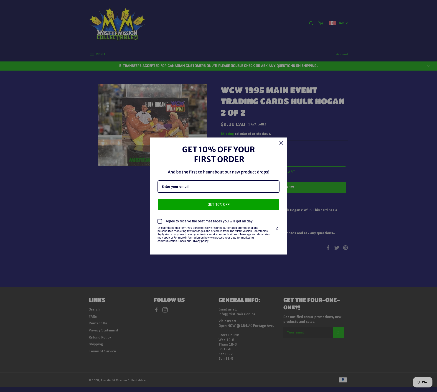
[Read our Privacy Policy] (276, 228)
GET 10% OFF (219, 204)
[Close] (281, 142)
